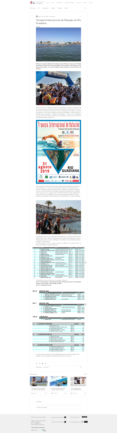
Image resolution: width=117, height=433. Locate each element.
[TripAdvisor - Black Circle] (65, 422)
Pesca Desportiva (45, 8)
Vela (38, 8)
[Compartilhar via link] (45, 363)
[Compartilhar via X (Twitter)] (39, 363)
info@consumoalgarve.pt (39, 424)
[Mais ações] (80, 16)
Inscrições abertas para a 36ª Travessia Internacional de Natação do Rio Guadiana (58, 389)
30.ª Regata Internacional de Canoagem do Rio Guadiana (38, 389)
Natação (66, 8)
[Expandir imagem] (58, 262)
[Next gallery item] (85, 262)
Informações (60, 8)
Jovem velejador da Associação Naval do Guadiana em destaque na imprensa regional (77, 389)
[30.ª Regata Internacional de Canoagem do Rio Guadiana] (39, 381)
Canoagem (53, 8)
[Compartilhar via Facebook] (36, 363)
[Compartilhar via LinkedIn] (42, 363)
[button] (85, 8)
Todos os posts (33, 8)
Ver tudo (85, 374)
